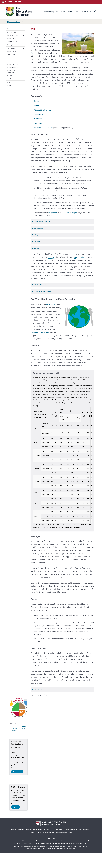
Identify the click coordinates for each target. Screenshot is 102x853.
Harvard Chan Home (17, 829)
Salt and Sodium (12, 42)
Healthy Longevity (12, 64)
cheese (66, 213)
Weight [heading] (36, 235)
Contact (9, 85)
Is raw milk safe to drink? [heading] (43, 292)
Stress (9, 58)
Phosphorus (38, 123)
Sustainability (11, 48)
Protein (36, 105)
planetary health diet (40, 332)
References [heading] (38, 689)
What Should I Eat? (12, 35)
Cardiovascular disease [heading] (42, 222)
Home (8, 29)
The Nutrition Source (14, 22)
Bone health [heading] (38, 228)
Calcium (37, 101)
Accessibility (87, 829)
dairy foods (52, 213)
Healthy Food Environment (11, 71)
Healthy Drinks (11, 38)
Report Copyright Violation (73, 829)
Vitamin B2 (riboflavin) (42, 110)
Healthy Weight (11, 51)
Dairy (33, 53)
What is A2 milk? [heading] (40, 285)
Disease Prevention (13, 67)
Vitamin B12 (38, 114)
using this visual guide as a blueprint (18, 728)
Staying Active (11, 54)
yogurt (74, 213)
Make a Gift (86, 12)
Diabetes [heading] (37, 241)
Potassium (38, 119)
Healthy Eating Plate (50, 12)
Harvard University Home (34, 829)
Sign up (15, 807)
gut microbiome (80, 257)
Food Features (11, 79)
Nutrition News (66, 12)
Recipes (9, 76)
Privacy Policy (58, 829)
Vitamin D (49, 128)
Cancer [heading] (36, 248)
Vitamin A (37, 128)
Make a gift (17, 772)
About (77, 12)
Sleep (8, 61)
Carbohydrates (11, 45)
